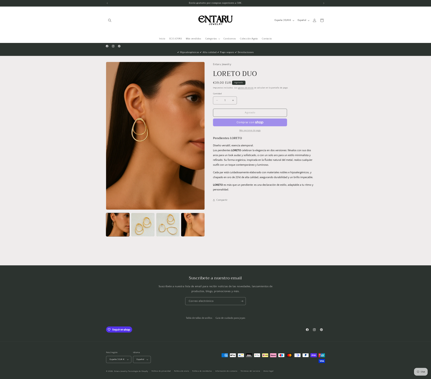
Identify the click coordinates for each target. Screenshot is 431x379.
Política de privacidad (161, 371)
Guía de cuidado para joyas (230, 318)
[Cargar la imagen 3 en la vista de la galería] (168, 224)
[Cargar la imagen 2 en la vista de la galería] (143, 224)
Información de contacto (226, 371)
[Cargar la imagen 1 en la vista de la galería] (117, 224)
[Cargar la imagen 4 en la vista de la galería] (193, 224)
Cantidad (217, 93)
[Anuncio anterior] (107, 3)
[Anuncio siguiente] (323, 3)
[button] (109, 20)
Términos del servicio (250, 371)
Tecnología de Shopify (138, 371)
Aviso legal (268, 371)
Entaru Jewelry (121, 371)
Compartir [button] (221, 200)
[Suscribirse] (242, 301)
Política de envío (181, 371)
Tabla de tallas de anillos (199, 318)
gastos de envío (246, 88)
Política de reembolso (202, 371)
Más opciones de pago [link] (250, 130)
